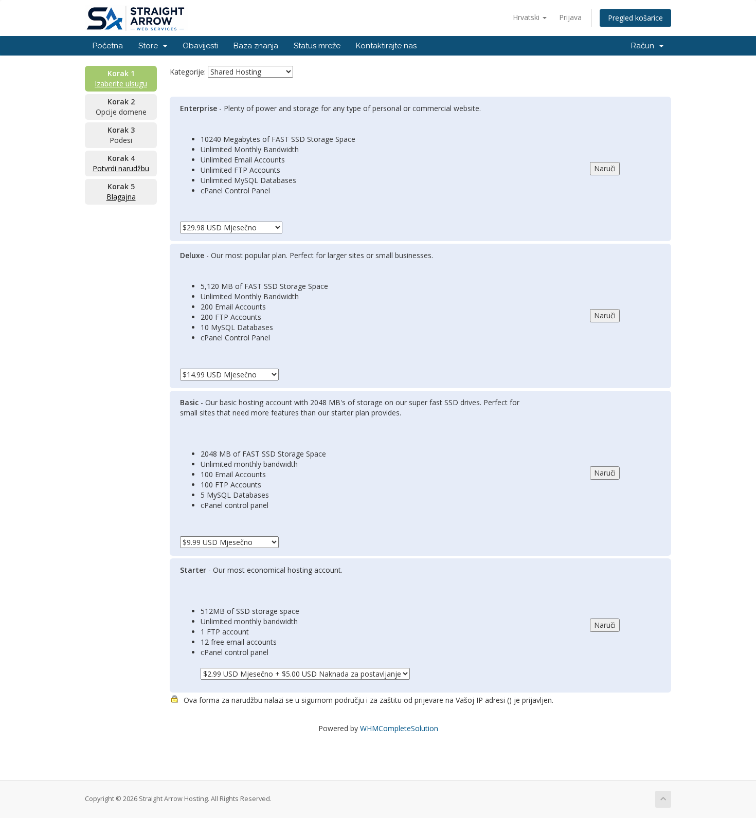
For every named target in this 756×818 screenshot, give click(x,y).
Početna (108, 45)
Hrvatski (527, 17)
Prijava (570, 17)
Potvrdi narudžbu (121, 168)
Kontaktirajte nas (386, 45)
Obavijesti (200, 45)
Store (150, 45)
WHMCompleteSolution (399, 728)
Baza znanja (255, 45)
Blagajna (121, 197)
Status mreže (317, 45)
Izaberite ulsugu (121, 83)
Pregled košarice (635, 18)
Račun (644, 45)
